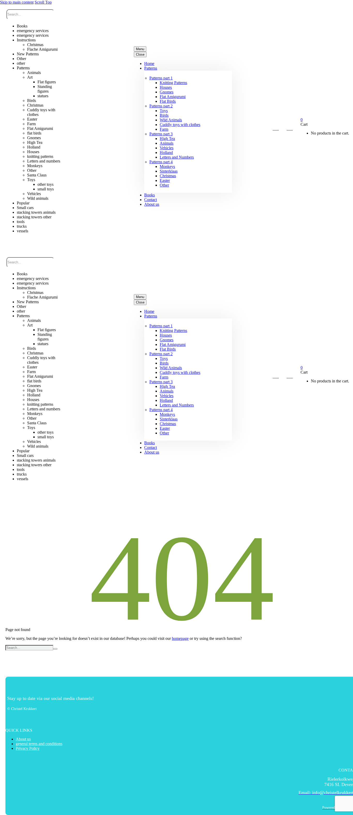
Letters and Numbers (177, 157)
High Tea (167, 138)
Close (140, 54)
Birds (164, 115)
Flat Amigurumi (173, 96)
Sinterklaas (169, 171)
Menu (140, 49)
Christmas (168, 176)
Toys (164, 110)
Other (164, 185)
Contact (150, 199)
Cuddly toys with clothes (180, 124)
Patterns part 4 (161, 162)
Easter (165, 180)
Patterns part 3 (161, 134)
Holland (166, 152)
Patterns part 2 (161, 106)
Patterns (150, 68)
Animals (166, 143)
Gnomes (166, 92)
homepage (180, 638)
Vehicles (166, 148)
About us (151, 204)
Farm (164, 129)
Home (149, 63)
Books (149, 195)
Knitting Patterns (173, 82)
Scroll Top (43, 2)
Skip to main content (17, 2)
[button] (33, 243)
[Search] (55, 649)
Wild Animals (171, 120)
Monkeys (167, 166)
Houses (166, 87)
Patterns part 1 (161, 78)
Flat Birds (168, 101)
